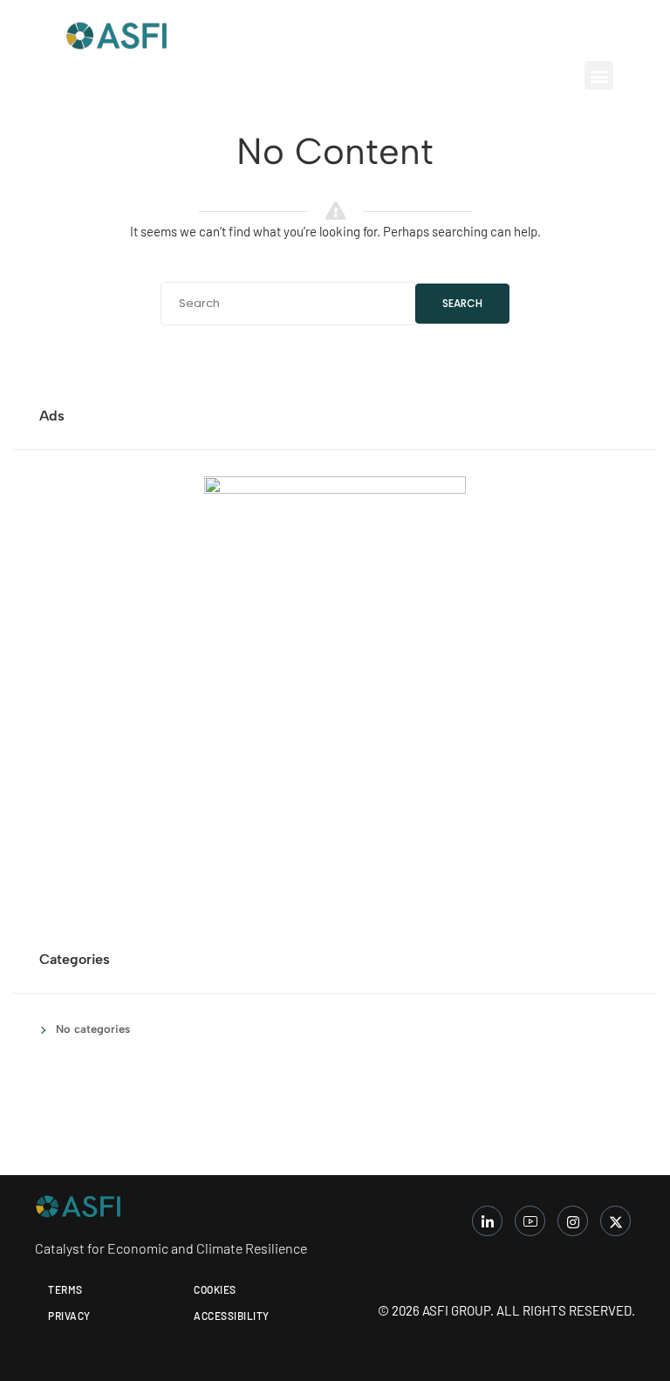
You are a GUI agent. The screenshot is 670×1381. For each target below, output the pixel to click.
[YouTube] (530, 1221)
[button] (599, 75)
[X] (615, 1221)
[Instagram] (572, 1221)
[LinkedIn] (487, 1221)
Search (462, 303)
